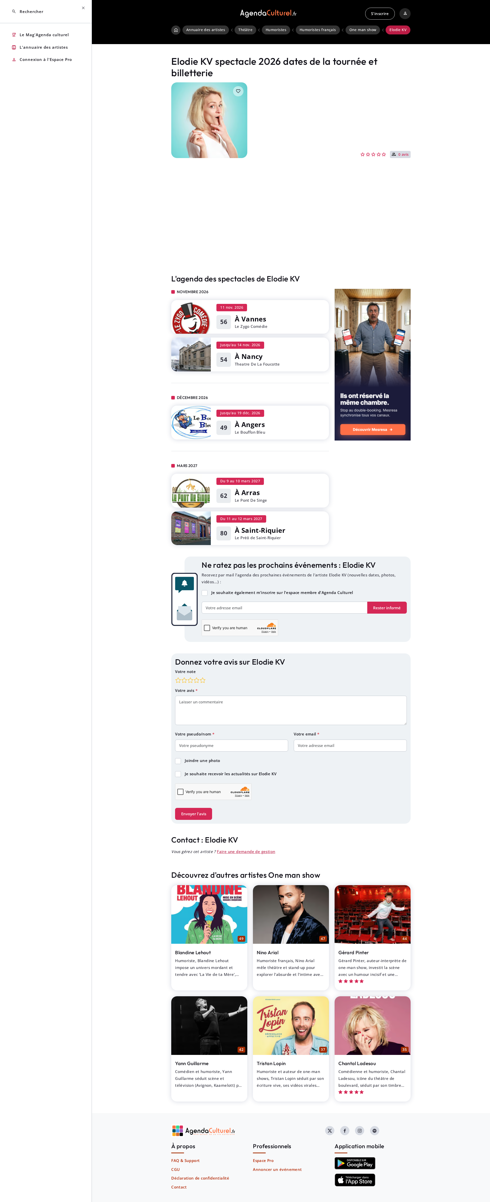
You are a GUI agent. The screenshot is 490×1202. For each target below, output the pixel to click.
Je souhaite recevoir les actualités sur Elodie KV (231, 773)
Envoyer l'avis (193, 813)
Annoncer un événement (277, 1169)
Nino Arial (267, 952)
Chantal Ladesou (357, 1063)
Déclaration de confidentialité (200, 1178)
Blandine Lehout (193, 952)
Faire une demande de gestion (246, 851)
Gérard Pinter (353, 952)
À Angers (250, 424)
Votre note (185, 671)
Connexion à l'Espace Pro (41, 60)
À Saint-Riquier (260, 530)
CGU (175, 1169)
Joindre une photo (202, 760)
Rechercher (27, 12)
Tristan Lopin (271, 1063)
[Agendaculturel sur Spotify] (374, 1130)
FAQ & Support (185, 1160)
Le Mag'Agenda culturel (40, 35)
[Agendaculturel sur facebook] (344, 1130)
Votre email (305, 733)
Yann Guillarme (192, 1063)
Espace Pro (263, 1160)
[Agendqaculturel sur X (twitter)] (329, 1130)
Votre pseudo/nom (193, 733)
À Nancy (249, 356)
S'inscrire (380, 13)
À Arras (247, 492)
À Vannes (250, 319)
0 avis (403, 155)
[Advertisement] (291, 227)
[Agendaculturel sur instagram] (359, 1130)
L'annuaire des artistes (39, 47)
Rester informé (387, 607)
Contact (179, 1187)
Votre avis (185, 690)
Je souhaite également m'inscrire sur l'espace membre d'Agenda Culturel (282, 592)
